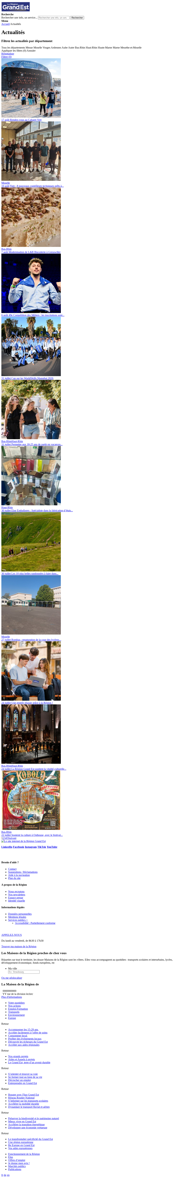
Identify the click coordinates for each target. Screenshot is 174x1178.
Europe (12, 1018)
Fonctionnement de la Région (24, 1154)
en (8, 1175)
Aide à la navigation (19, 875)
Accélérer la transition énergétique (26, 1124)
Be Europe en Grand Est (21, 1145)
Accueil (5, 24)
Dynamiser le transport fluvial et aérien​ (29, 1106)
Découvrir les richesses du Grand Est (28, 1041)
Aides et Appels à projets (21, 1059)
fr (2, 1175)
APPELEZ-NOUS (11, 934)
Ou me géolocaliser (11, 977)
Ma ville (12, 968)
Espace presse (15, 897)
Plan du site (14, 878)
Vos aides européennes (20, 1148)
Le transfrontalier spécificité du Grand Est (30, 1139)
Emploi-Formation (18, 1008)
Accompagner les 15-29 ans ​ (23, 1029)
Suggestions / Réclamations (23, 872)
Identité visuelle (16, 900)
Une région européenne (20, 1142)
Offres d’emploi (16, 1160)
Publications (14, 1169)
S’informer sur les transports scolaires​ (28, 1100)
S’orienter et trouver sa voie (23, 1074)
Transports (13, 1011)
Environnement (16, 1015)
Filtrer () (6, 56)
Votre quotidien (16, 1002)
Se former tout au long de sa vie (25, 1077)
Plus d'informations (11, 997)
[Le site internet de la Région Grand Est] (31, 11)
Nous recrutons (16, 891)
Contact (12, 869)
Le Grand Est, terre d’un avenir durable (29, 1062)
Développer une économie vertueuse (27, 1127)
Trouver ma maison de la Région (18, 946)
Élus (10, 1157)
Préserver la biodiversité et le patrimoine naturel (33, 1118)
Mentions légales (17, 917)
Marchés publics (17, 1166)
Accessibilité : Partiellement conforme (35, 923)
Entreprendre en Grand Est (22, 1083)
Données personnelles (20, 913)
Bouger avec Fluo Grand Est (23, 1094)
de (5, 1175)
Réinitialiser (7, 53)
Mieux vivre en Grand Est (22, 1121)
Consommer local (18, 1035)
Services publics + (18, 920)
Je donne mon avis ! (19, 1163)
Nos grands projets (18, 1056)
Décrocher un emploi (19, 1080)
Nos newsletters (16, 894)
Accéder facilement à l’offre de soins (27, 1032)
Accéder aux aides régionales (23, 1044)
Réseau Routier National (21, 1097)
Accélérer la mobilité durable (23, 1103)
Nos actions (14, 1005)
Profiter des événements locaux (24, 1038)
